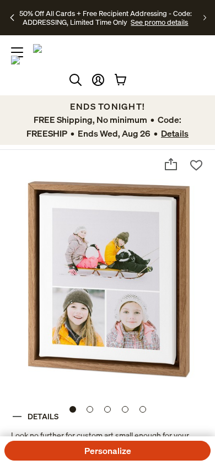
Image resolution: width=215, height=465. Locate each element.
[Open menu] (17, 52)
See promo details (159, 22)
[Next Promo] (204, 17)
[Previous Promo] (13, 17)
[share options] (171, 164)
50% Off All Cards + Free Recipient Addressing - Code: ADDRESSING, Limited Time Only (105, 17)
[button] (98, 80)
